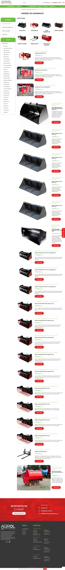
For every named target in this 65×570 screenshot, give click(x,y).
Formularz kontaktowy (19, 513)
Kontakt (45, 6)
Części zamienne (6, 31)
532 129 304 (35, 533)
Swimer (6, 105)
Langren (6, 71)
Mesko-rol (6, 78)
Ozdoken (6, 84)
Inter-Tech (7, 67)
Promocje (52, 6)
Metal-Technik (8, 80)
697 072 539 (35, 539)
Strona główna (11, 6)
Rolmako (6, 93)
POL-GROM (7, 86)
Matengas (6, 73)
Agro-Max (7, 52)
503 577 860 (35, 531)
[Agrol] (6, 2)
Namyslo (6, 82)
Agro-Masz (7, 50)
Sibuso (6, 97)
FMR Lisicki (7, 63)
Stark (5, 103)
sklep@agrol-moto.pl (56, 2)
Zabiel (6, 112)
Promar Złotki (7, 88)
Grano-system (7, 65)
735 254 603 (35, 540)
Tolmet (6, 110)
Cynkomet (7, 59)
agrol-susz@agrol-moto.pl (37, 542)
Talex (6, 108)
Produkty (24, 6)
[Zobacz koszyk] (63, 2)
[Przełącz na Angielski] (56, 6)
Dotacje (39, 6)
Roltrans (6, 95)
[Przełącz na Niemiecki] (58, 6)
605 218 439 (35, 556)
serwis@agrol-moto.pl (36, 549)
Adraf (5, 46)
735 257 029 (44, 508)
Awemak (6, 54)
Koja (5, 69)
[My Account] (62, 2)
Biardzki (6, 56)
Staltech (6, 101)
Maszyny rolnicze (6, 23)
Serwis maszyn (33, 6)
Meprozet (6, 76)
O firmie (18, 6)
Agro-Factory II (8, 48)
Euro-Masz (7, 61)
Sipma (6, 99)
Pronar (6, 91)
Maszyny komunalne (7, 27)
